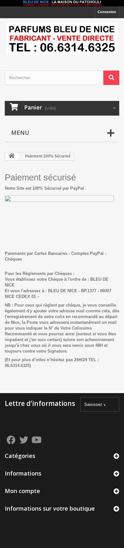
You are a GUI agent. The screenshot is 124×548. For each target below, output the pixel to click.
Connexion (107, 12)
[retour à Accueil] (11, 156)
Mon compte (22, 491)
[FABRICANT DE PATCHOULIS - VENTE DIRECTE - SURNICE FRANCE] (62, 39)
